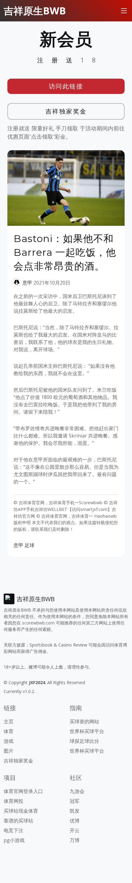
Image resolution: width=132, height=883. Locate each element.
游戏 (9, 741)
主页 (9, 721)
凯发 (75, 810)
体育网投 (13, 801)
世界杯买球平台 (87, 731)
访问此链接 (66, 86)
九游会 (77, 791)
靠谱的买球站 (18, 820)
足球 (29, 545)
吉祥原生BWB (35, 10)
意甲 (27, 282)
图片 (9, 750)
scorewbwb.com (38, 623)
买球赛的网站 (84, 721)
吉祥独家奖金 (66, 111)
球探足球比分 (84, 741)
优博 (75, 820)
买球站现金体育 (21, 810)
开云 (75, 830)
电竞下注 (13, 830)
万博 (75, 840)
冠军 (75, 801)
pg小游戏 (14, 840)
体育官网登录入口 (23, 791)
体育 (9, 731)
